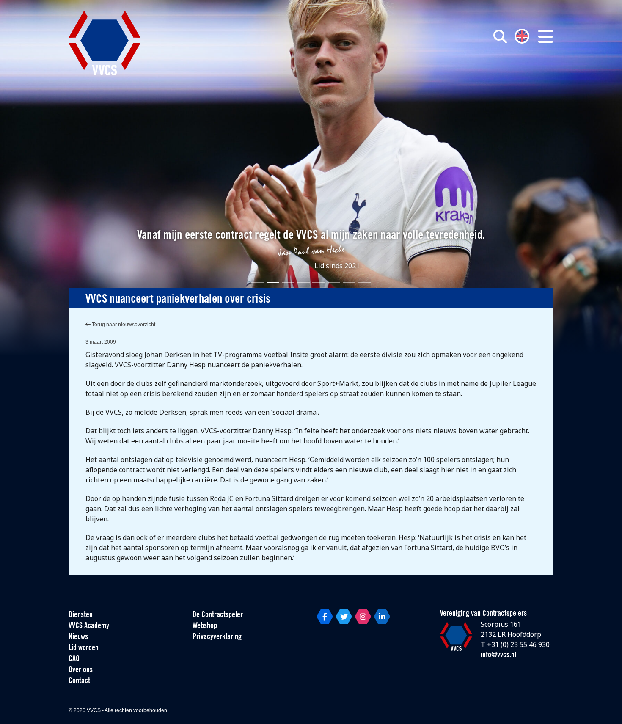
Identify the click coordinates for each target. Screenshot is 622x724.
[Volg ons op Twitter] (344, 616)
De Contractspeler (218, 615)
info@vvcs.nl (498, 655)
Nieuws (78, 637)
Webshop (205, 626)
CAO (74, 659)
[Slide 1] (257, 282)
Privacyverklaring (217, 637)
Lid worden (84, 648)
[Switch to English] (521, 35)
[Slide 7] (349, 282)
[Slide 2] (273, 282)
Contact (79, 681)
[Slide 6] (334, 282)
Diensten (81, 615)
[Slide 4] (303, 282)
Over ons (81, 670)
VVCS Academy (89, 626)
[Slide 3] (288, 282)
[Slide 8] (364, 282)
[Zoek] (500, 36)
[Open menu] (545, 36)
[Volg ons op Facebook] (325, 616)
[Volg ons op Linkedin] (382, 616)
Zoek (403, 75)
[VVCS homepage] (104, 43)
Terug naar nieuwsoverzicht (123, 325)
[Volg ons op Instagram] (363, 616)
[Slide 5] (318, 282)
